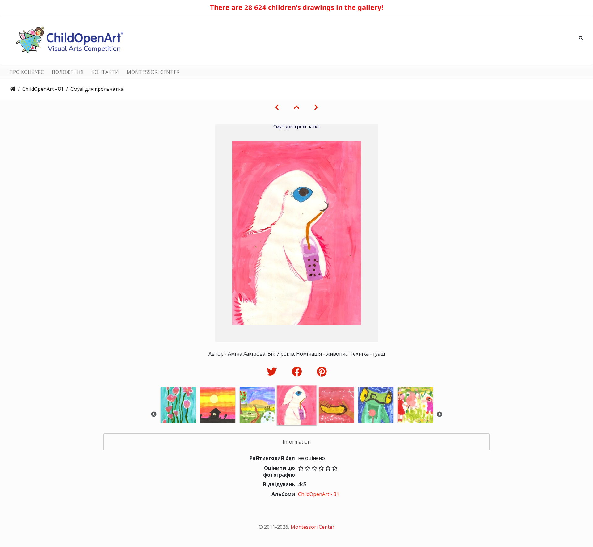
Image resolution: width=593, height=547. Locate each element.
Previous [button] (154, 414)
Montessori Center (312, 527)
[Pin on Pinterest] (322, 371)
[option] (178, 413)
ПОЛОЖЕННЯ (68, 72)
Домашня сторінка (12, 89)
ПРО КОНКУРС (26, 72)
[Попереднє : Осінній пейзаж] (276, 107)
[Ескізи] (296, 107)
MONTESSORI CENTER (153, 72)
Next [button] (439, 414)
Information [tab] (297, 441)
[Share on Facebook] (298, 371)
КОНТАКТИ (105, 72)
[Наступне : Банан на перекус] (316, 107)
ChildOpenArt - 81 (43, 89)
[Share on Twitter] (273, 371)
